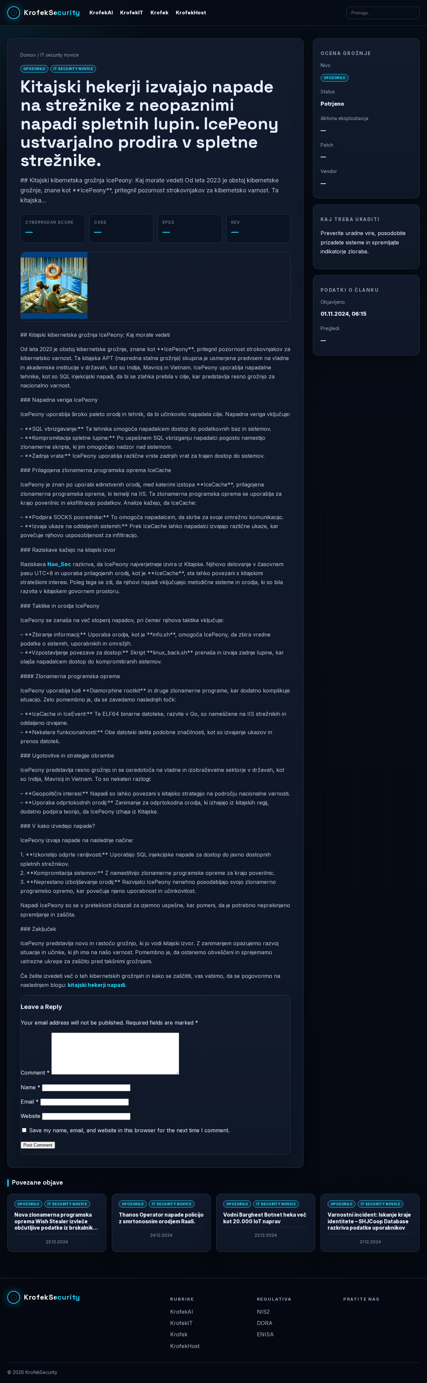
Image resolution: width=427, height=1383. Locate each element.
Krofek (159, 13)
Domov (28, 55)
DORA (265, 1323)
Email (30, 1101)
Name (30, 1087)
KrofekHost (191, 13)
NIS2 (263, 1311)
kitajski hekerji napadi (96, 985)
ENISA (265, 1334)
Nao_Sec (59, 564)
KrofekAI (101, 13)
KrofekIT (131, 13)
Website (30, 1116)
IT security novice (59, 55)
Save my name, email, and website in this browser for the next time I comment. (129, 1130)
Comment (35, 1072)
